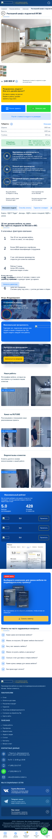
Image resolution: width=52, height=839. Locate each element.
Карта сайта (7, 716)
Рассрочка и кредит (9, 704)
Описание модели (9, 208)
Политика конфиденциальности (14, 710)
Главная (4, 9)
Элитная (25, 9)
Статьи (5, 737)
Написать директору (10, 284)
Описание (47, 124)
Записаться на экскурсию (13, 359)
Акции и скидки (8, 734)
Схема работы (8, 725)
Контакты (6, 741)
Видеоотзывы (7, 731)
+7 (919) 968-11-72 (14, 771)
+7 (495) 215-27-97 (14, 765)
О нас (5, 697)
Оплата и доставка (9, 700)
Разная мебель (14, 9)
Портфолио (7, 728)
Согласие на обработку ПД (12, 713)
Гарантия (6, 707)
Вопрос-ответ (7, 744)
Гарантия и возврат (41, 208)
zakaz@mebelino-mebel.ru (17, 777)
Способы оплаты (25, 208)
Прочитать (44, 518)
